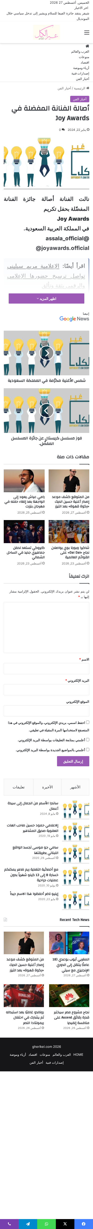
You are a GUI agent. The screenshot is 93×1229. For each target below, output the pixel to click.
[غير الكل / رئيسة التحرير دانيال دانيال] (46, 32)
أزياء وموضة (81, 68)
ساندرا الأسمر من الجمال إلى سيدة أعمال (33, 806)
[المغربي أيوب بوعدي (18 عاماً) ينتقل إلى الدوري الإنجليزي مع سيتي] (69, 943)
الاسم (84, 659)
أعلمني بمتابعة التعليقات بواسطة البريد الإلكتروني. (51, 740)
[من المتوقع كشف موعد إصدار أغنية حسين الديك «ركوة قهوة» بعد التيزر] (69, 480)
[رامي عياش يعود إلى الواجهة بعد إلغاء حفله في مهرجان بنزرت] (24, 480)
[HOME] (87, 46)
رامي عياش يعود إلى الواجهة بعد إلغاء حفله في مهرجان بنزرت (24, 502)
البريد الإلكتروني (77, 680)
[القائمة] (86, 34)
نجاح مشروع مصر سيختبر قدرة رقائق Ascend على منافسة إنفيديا (71, 1017)
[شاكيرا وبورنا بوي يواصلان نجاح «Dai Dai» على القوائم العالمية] (69, 531)
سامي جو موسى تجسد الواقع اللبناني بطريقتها (35, 850)
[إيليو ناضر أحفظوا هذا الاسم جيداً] (75, 900)
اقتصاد (85, 62)
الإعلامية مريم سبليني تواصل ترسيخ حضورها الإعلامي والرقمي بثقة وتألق (46, 276)
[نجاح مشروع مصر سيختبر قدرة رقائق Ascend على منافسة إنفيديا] (69, 995)
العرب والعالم (80, 51)
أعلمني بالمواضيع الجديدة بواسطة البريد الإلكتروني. (50, 750)
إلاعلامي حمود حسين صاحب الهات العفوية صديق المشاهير (32, 828)
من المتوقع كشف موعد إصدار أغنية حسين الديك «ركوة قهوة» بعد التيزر (70, 502)
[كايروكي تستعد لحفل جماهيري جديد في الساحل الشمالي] (24, 531)
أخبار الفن (82, 79)
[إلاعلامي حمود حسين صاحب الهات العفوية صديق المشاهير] (75, 832)
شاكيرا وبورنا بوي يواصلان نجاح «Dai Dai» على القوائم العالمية (70, 553)
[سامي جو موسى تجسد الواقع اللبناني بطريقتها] (75, 854)
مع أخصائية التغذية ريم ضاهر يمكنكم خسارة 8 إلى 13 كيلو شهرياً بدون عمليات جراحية (31, 874)
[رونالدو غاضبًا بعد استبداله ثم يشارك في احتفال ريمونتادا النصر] (24, 995)
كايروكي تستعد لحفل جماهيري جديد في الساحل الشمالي (26, 553)
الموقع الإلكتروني (77, 701)
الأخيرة (47, 787)
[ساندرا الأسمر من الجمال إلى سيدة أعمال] (75, 810)
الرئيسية (80, 88)
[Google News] (74, 320)
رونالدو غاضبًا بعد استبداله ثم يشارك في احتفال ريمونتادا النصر (25, 1017)
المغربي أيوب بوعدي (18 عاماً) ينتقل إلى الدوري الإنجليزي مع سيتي (71, 964)
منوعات (84, 57)
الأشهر (75, 787)
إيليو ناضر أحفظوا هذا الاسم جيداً (34, 894)
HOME (78, 1054)
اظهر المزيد (47, 298)
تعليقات (19, 787)
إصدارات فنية (80, 73)
